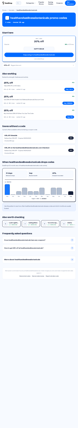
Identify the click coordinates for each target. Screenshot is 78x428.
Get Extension (70, 3)
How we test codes (24, 276)
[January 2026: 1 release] (30, 193)
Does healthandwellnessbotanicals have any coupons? (38, 240)
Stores (4, 10)
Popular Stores (41, 3)
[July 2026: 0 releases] (65, 194)
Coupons (59, 3)
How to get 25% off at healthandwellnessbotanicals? (38, 248)
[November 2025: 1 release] (18, 193)
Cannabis (11, 10)
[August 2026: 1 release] (70, 193)
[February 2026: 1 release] (36, 193)
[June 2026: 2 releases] (59, 191)
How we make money (38, 276)
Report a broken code (52, 276)
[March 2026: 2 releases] (41, 191)
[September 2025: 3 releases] (7, 189)
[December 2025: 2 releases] (24, 191)
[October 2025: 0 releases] (13, 194)
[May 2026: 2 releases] (53, 191)
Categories (30, 3)
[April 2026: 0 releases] (47, 194)
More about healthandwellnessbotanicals (38, 259)
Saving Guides (50, 3)
